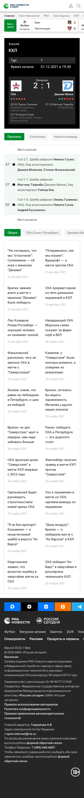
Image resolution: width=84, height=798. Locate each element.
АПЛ (76, 15)
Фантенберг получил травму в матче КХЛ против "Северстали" (60, 467)
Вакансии (11, 657)
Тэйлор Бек (65, 107)
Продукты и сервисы (63, 639)
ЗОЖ (70, 632)
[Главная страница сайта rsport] (26, 6)
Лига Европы (61, 15)
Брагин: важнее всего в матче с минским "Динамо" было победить (22, 295)
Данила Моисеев (22, 117)
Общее (12, 232)
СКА (13, 94)
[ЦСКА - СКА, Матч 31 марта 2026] (24, 99)
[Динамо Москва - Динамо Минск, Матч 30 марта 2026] (62, 99)
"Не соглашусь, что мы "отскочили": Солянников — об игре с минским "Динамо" (22, 260)
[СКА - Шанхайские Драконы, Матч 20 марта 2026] (11, 99)
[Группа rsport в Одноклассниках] (63, 606)
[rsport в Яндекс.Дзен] (29, 606)
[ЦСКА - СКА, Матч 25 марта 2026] (16, 99)
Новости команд (65, 136)
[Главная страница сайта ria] (5, 6)
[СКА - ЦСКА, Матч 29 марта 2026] (22, 99)
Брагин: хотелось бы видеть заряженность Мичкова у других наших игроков (58, 399)
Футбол (9, 632)
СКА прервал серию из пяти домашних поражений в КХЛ (60, 293)
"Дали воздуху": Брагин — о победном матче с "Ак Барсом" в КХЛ (59, 532)
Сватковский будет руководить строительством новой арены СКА (22, 499)
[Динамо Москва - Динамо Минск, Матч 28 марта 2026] (59, 99)
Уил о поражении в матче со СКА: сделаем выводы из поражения (60, 499)
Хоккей (14, 44)
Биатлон (56, 632)
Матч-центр (10, 25)
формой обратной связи (44, 743)
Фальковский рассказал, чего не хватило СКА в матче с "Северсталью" (22, 362)
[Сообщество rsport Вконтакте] (46, 606)
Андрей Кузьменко (23, 107)
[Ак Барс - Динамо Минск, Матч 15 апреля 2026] (72, 99)
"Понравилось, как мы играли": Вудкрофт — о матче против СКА (59, 258)
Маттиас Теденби (63, 104)
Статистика (37, 136)
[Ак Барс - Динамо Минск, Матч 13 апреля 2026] (70, 99)
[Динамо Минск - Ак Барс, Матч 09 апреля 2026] (64, 99)
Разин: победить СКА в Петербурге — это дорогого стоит (59, 434)
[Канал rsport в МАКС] (12, 606)
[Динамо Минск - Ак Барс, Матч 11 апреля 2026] (67, 99)
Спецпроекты (14, 639)
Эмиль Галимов (27, 104)
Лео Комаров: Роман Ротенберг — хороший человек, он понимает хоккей (23, 327)
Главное (9, 15)
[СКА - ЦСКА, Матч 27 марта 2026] (19, 99)
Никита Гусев (18, 110)
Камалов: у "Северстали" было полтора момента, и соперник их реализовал (60, 362)
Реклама (36, 639)
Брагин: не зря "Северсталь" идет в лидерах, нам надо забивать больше (23, 434)
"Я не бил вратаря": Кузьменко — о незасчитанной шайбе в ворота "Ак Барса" (23, 534)
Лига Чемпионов (29, 15)
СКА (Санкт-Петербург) (42, 232)
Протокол (14, 136)
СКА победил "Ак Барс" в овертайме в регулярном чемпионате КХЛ (60, 569)
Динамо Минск (63, 94)
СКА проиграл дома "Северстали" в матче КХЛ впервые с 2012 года (23, 467)
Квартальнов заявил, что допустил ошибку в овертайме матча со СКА (23, 571)
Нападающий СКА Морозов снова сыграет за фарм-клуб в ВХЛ (59, 327)
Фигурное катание (32, 632)
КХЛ (13, 50)
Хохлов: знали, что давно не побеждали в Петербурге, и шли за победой (23, 397)
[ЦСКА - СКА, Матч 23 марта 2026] (14, 99)
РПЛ (46, 15)
